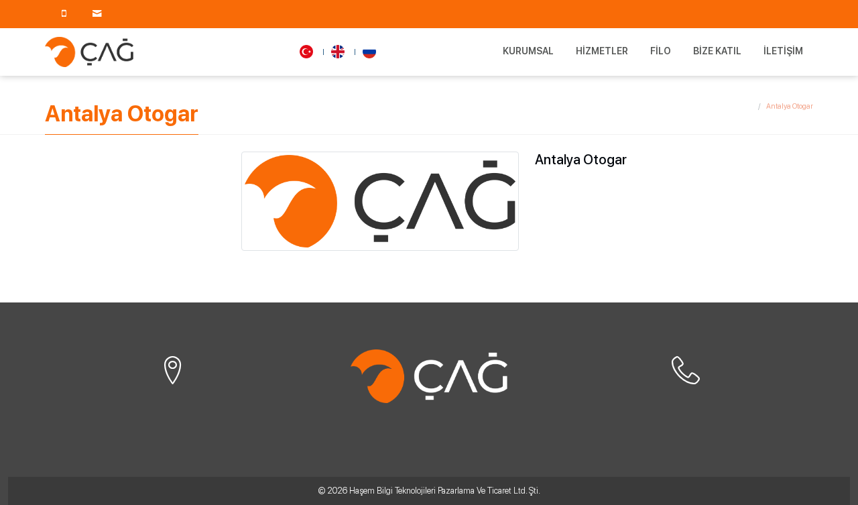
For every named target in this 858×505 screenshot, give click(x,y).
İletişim (783, 51)
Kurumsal (528, 51)
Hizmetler (602, 51)
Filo (660, 51)
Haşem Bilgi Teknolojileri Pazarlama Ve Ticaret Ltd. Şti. (444, 491)
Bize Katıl (717, 51)
